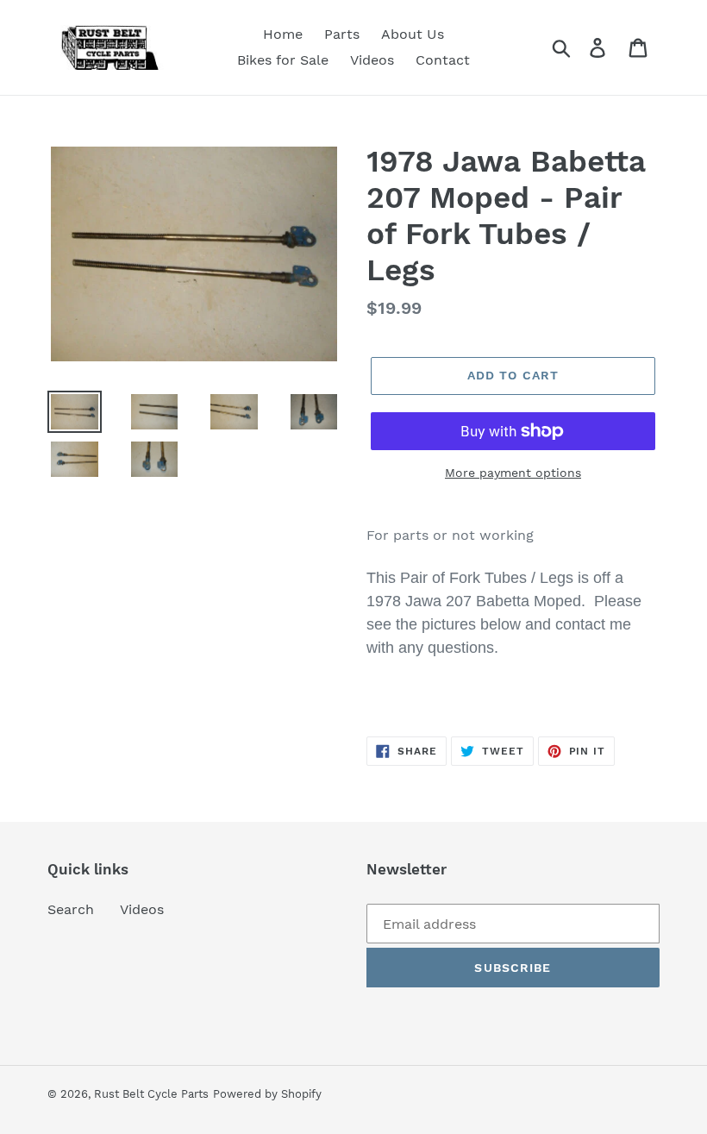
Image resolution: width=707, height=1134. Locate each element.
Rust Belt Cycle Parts (151, 1093)
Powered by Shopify (267, 1093)
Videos (142, 909)
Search (70, 909)
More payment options (513, 472)
